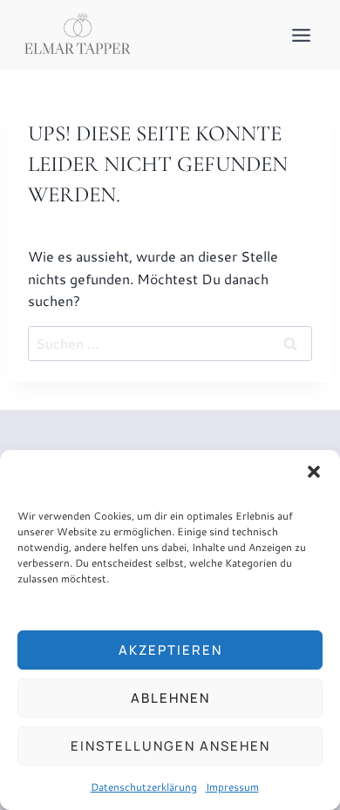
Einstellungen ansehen (170, 746)
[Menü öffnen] (300, 35)
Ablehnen (170, 698)
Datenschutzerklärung (144, 786)
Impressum (232, 786)
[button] (314, 471)
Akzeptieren (170, 650)
